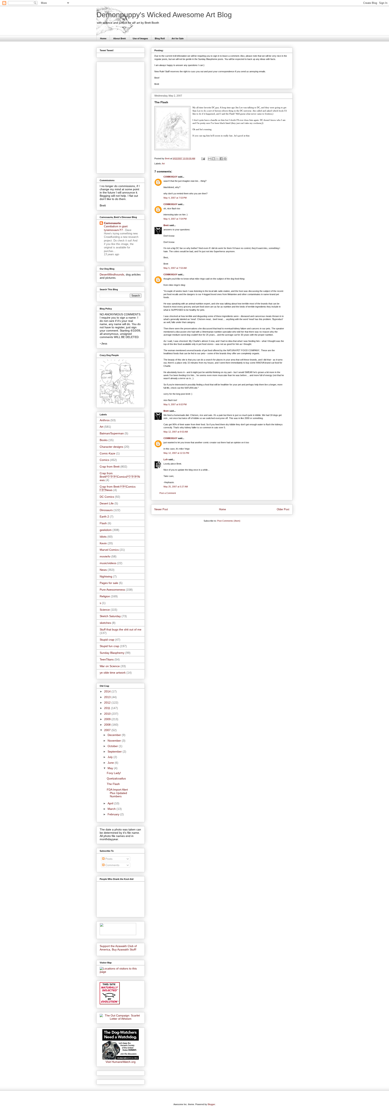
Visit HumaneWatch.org (121, 1061)
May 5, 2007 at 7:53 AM (175, 268)
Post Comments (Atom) (228, 521)
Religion (105, 596)
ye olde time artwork (113, 672)
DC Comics (107, 496)
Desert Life (107, 503)
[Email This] (210, 159)
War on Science (110, 666)
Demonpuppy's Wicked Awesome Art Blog (164, 15)
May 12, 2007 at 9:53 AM (176, 432)
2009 (107, 719)
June (111, 762)
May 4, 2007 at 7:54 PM (175, 219)
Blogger (211, 1104)
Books (104, 440)
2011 (107, 708)
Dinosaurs (106, 510)
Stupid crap (107, 639)
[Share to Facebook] (221, 159)
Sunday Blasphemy (112, 652)
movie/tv (105, 556)
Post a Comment (167, 493)
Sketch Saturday (110, 616)
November (115, 740)
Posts (108, 858)
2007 (107, 730)
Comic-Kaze (107, 453)
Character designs (111, 446)
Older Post (283, 509)
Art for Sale (178, 38)
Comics (104, 459)
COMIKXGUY (170, 176)
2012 (107, 702)
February (114, 814)
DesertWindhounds (112, 274)
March (112, 808)
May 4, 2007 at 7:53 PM (175, 198)
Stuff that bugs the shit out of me (120, 629)
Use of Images (140, 38)
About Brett (119, 38)
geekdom (106, 530)
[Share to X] (217, 159)
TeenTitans (107, 659)
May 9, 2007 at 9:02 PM (175, 404)
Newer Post (161, 509)
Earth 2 (104, 516)
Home (103, 38)
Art (163, 163)
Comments (112, 865)
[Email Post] (203, 158)
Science (105, 609)
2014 (107, 691)
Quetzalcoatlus (116, 778)
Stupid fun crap (109, 646)
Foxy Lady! (114, 773)
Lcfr (166, 459)
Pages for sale (109, 583)
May (111, 768)
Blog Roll (160, 38)
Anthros (105, 420)
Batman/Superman (112, 433)
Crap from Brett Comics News (120, 477)
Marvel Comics (109, 549)
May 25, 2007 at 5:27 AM (176, 486)
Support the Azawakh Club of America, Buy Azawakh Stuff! (118, 947)
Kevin (103, 543)
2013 (107, 697)
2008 (107, 724)
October (113, 746)
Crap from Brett (110, 466)
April (111, 803)
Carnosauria (112, 223)
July (110, 757)
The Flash (113, 784)
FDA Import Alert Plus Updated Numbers (117, 793)
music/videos (108, 563)
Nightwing (106, 576)
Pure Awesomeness (112, 589)
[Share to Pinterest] (225, 159)
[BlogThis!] (214, 159)
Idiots (103, 536)
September (115, 751)
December (115, 735)
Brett (166, 225)
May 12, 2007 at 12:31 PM (176, 453)
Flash (103, 523)
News (103, 569)
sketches (105, 622)
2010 (107, 713)
